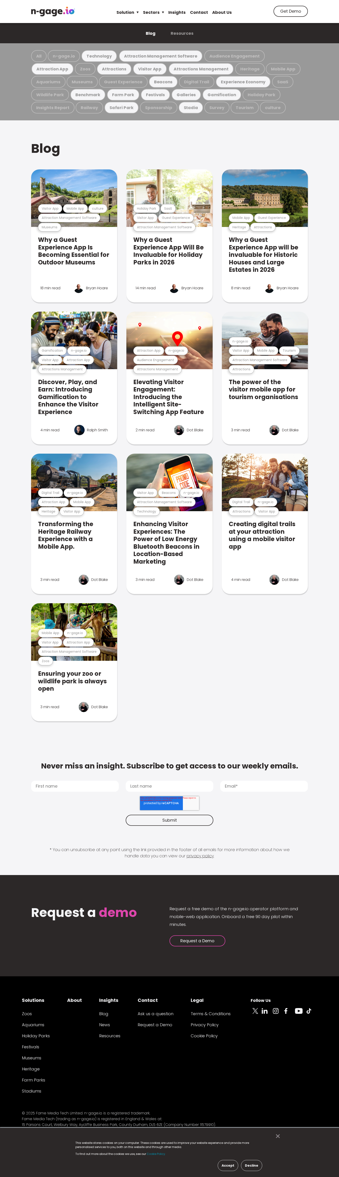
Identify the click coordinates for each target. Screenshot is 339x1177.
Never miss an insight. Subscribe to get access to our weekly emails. (169, 766)
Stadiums (31, 1091)
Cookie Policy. (156, 1154)
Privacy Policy (205, 1025)
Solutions (33, 1000)
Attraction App (52, 69)
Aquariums (48, 82)
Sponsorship (158, 107)
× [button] (276, 1136)
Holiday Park (261, 95)
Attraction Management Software (160, 56)
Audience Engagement (234, 56)
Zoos (85, 69)
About (74, 1000)
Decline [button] (251, 1165)
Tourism (245, 107)
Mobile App (283, 69)
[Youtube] (300, 1013)
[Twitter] (256, 1013)
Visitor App (150, 69)
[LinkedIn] (267, 1013)
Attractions (114, 69)
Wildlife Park (50, 95)
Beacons (163, 82)
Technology (99, 56)
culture (273, 107)
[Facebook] (289, 1013)
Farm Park (123, 95)
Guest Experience (123, 82)
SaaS (282, 82)
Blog (150, 33)
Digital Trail (196, 82)
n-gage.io (64, 56)
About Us (222, 12)
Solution (125, 12)
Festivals (155, 95)
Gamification (222, 95)
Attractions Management (201, 69)
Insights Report (52, 107)
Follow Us (261, 1000)
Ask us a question (155, 1014)
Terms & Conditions (211, 1014)
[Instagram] (278, 1013)
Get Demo (290, 11)
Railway (89, 107)
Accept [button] (228, 1165)
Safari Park (122, 107)
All (39, 56)
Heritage (250, 69)
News (104, 1025)
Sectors (151, 12)
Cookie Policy (204, 1036)
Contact (199, 12)
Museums (82, 82)
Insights (177, 12)
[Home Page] (53, 11)
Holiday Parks (36, 1036)
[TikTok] (311, 1013)
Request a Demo (197, 941)
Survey (216, 107)
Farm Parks (33, 1080)
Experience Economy (243, 82)
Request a (84, 913)
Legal (197, 1000)
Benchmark (87, 95)
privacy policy (200, 856)
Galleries (186, 95)
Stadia (191, 107)
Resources (182, 33)
